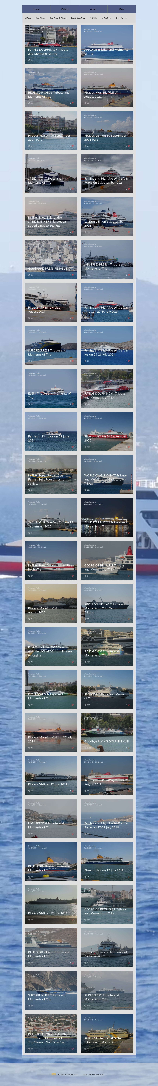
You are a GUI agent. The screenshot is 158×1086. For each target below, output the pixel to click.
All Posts (28, 18)
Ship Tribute (40, 18)
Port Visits (93, 18)
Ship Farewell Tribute (58, 18)
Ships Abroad (121, 18)
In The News (107, 18)
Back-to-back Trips (78, 18)
